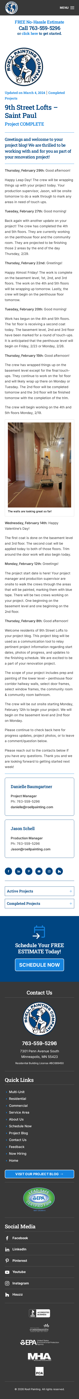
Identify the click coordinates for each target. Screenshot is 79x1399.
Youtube (19, 1272)
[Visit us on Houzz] (7, 1294)
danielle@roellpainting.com (32, 807)
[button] (67, 7)
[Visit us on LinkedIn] (7, 1249)
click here (30, 33)
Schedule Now (20, 1126)
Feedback (17, 1147)
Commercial (18, 1106)
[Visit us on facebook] (7, 1238)
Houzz (17, 1294)
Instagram (20, 1283)
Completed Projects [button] (23, 903)
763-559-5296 (28, 801)
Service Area (19, 1112)
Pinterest (19, 1261)
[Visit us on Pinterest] (7, 1261)
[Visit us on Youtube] (7, 1272)
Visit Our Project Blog (37, 1174)
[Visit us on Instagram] (7, 1283)
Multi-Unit (17, 1092)
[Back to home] (11, 7)
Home (13, 1160)
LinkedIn (19, 1249)
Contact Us (17, 1140)
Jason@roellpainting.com (30, 849)
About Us (16, 1119)
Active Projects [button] (20, 891)
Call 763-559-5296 (39, 28)
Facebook (20, 1238)
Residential (17, 1099)
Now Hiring (17, 1153)
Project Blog (18, 1133)
